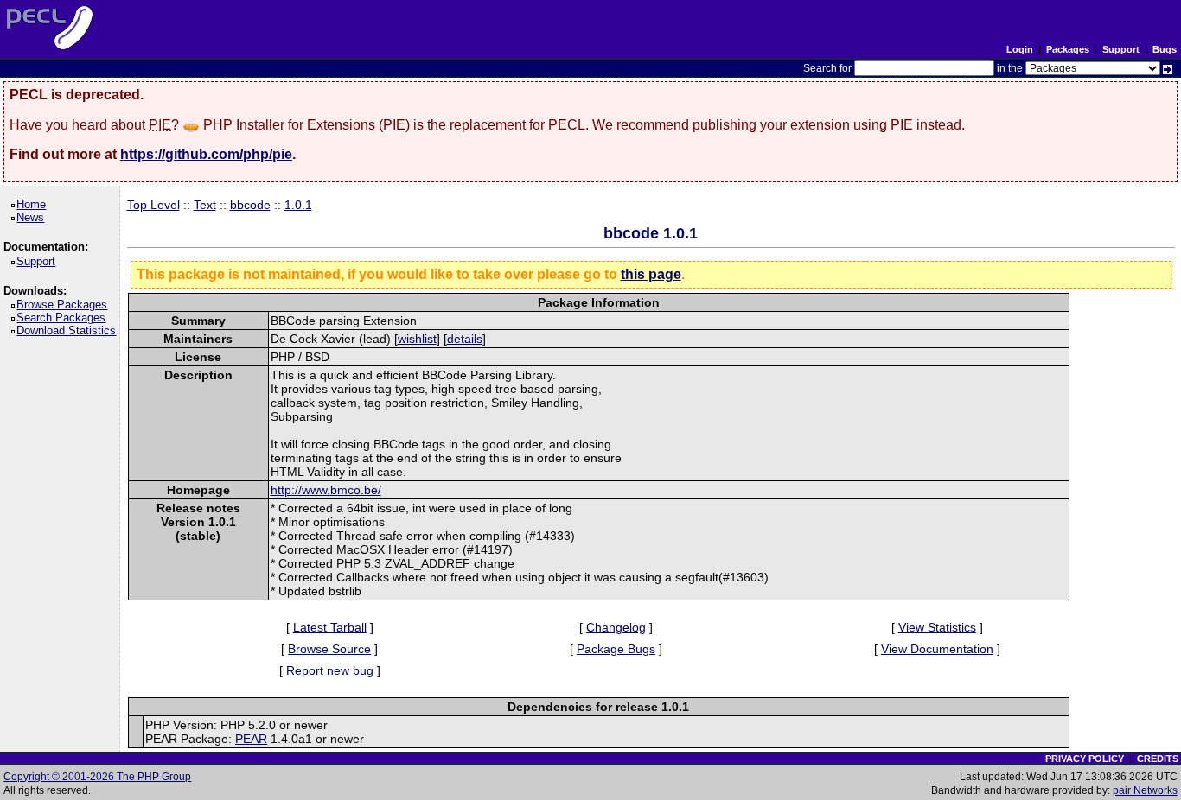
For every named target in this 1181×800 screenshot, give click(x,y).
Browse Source (329, 649)
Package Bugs (616, 649)
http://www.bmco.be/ (326, 490)
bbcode (250, 205)
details (464, 339)
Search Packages (64, 317)
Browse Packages (65, 304)
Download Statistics (69, 330)
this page (651, 274)
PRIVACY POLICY (1084, 758)
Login (1019, 49)
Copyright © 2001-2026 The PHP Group (97, 777)
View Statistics (937, 627)
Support (1121, 49)
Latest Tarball (330, 627)
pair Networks (1145, 790)
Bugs (1164, 49)
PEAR (251, 739)
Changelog (616, 627)
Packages (1067, 49)
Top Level (153, 205)
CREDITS (1157, 758)
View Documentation (937, 649)
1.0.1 (298, 205)
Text (205, 205)
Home (34, 204)
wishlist (417, 339)
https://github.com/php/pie (206, 154)
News (33, 217)
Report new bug (329, 670)
